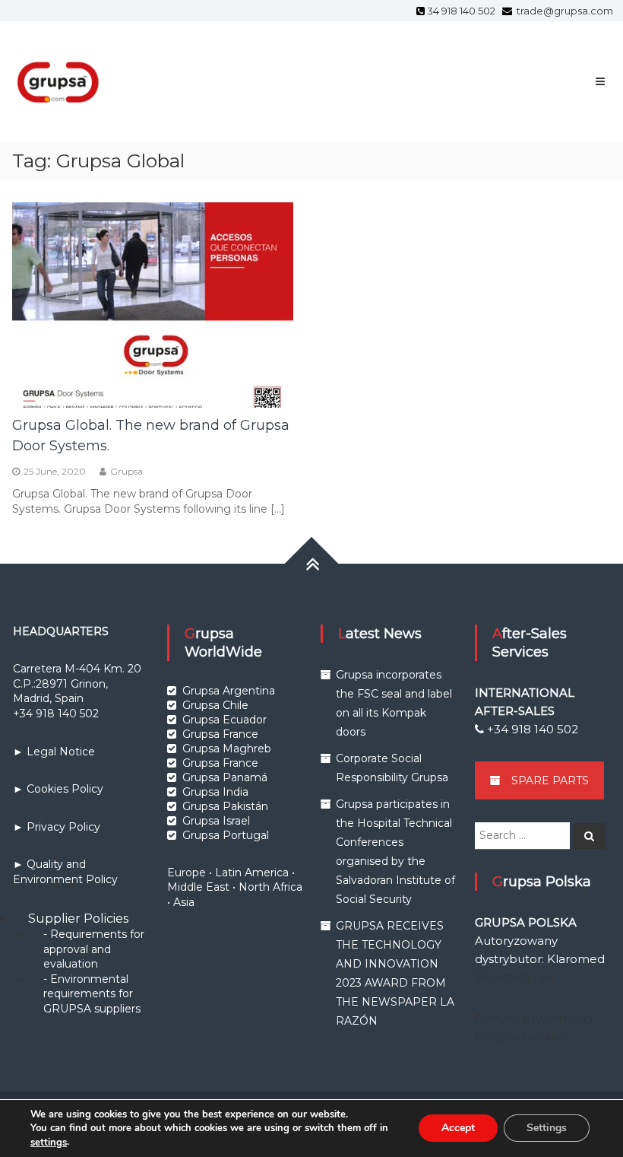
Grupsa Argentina (228, 691)
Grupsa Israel (216, 821)
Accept (458, 1128)
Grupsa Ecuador (224, 719)
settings (48, 1142)
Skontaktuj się (514, 977)
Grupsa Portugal (225, 835)
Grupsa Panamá (224, 777)
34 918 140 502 (463, 11)
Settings (547, 1128)
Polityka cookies (521, 1036)
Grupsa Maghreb (226, 748)
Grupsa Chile (215, 705)
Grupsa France (220, 734)
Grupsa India (215, 792)
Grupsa (126, 471)
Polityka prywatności (534, 1018)
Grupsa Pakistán (225, 806)
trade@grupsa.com (563, 11)
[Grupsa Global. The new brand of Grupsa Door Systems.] (152, 303)
